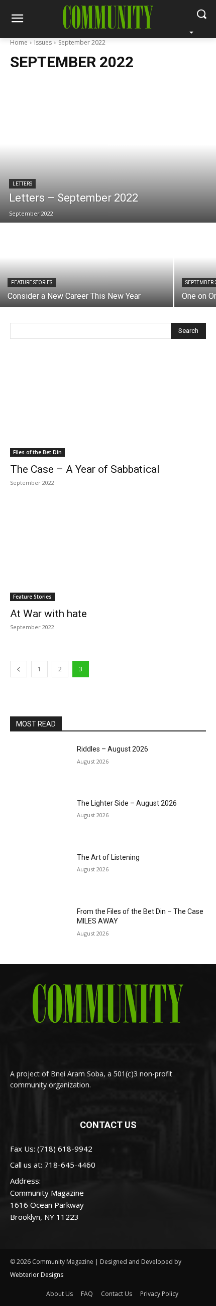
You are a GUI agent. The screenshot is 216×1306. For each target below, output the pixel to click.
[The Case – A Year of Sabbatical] (108, 408)
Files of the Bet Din (37, 452)
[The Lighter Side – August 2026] (39, 819)
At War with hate (48, 614)
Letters (22, 183)
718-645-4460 (69, 1165)
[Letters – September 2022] (108, 157)
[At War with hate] (108, 552)
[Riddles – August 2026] (39, 765)
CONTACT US (108, 1125)
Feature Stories (31, 282)
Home (19, 42)
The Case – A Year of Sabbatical (85, 469)
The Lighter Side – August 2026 (127, 803)
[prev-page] (18, 669)
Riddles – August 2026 (112, 749)
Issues (43, 42)
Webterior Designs (36, 1274)
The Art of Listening (108, 857)
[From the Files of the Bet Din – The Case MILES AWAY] (39, 927)
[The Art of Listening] (39, 873)
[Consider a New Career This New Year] (86, 265)
